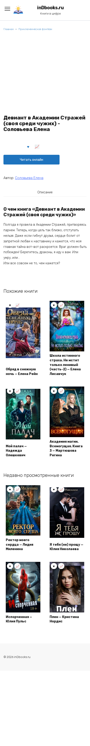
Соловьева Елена (29, 178)
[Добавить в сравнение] (37, 146)
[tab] (45, 192)
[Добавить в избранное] (28, 146)
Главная (8, 29)
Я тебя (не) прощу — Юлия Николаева (66, 547)
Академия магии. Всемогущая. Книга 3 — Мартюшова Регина (66, 448)
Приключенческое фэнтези (35, 29)
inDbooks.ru (50, 7)
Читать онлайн (31, 160)
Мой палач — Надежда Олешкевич (16, 450)
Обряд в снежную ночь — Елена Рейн (22, 371)
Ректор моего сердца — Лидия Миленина (19, 544)
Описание (45, 192)
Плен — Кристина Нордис (64, 619)
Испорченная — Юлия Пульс (19, 619)
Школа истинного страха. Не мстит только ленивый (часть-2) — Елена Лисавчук (65, 365)
